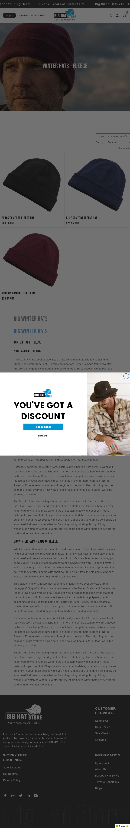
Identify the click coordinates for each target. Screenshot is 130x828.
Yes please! (43, 427)
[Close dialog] (126, 376)
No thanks (43, 435)
